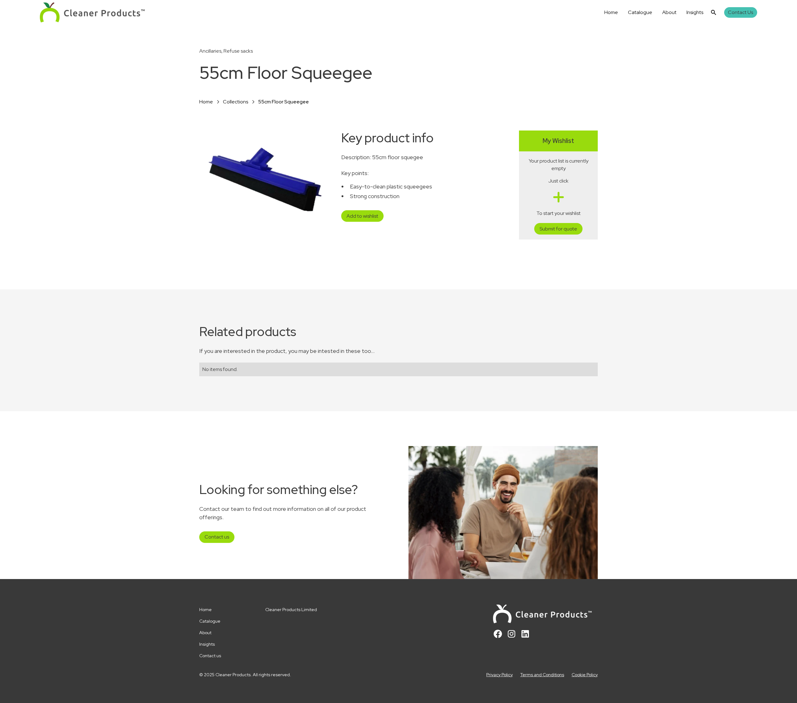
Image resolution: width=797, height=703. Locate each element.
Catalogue (640, 12)
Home (611, 12)
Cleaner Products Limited (291, 609)
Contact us (217, 537)
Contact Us (740, 12)
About (669, 12)
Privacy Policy (499, 674)
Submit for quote (558, 229)
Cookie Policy (585, 674)
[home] (92, 12)
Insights (694, 12)
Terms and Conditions (542, 674)
